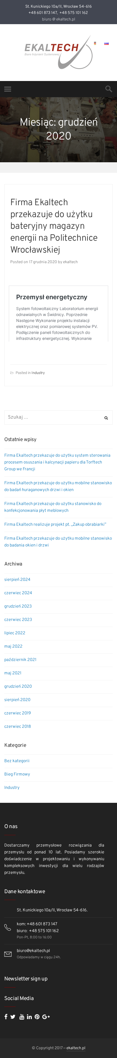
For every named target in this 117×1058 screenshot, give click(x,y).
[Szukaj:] (58, 417)
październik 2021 (20, 660)
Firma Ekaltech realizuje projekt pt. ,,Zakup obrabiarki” (55, 524)
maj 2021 (12, 673)
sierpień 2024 (17, 580)
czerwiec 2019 (17, 713)
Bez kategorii (17, 761)
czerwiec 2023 (18, 620)
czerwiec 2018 (17, 726)
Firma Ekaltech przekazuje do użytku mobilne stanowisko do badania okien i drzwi (58, 542)
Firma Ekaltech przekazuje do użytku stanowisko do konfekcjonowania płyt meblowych (52, 507)
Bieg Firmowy (17, 774)
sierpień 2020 (17, 700)
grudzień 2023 (18, 606)
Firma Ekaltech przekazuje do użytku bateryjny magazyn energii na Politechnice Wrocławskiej (53, 226)
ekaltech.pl (75, 1048)
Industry (38, 373)
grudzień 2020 (18, 686)
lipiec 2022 (14, 633)
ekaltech (70, 262)
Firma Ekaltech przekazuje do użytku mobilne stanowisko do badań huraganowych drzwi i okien (58, 487)
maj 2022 (13, 646)
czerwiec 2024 (18, 593)
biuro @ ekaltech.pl (58, 19)
